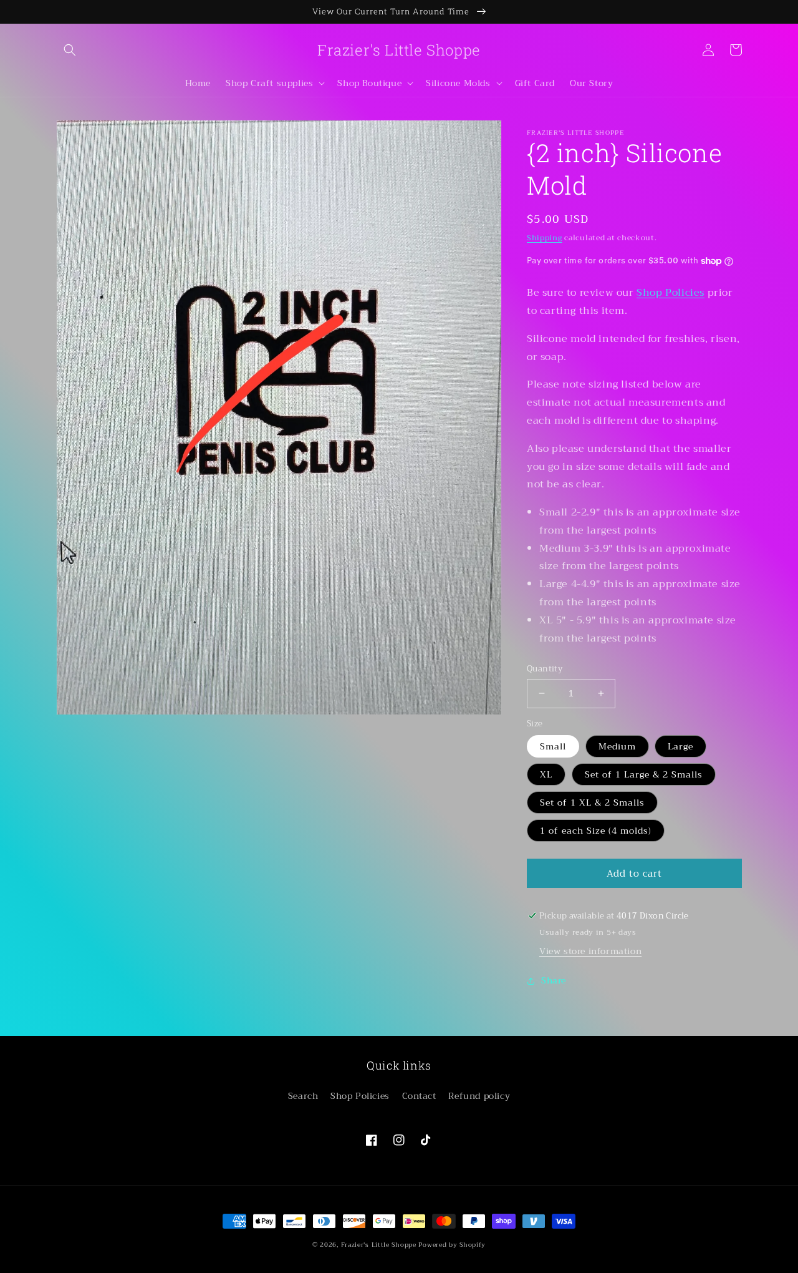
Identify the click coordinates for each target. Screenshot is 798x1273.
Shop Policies (670, 292)
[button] (70, 50)
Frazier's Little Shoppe (378, 1244)
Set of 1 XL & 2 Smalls (592, 802)
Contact (419, 1095)
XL (546, 774)
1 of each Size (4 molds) (595, 830)
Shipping (544, 238)
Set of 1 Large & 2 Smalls (644, 774)
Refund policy (479, 1095)
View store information (590, 951)
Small (553, 746)
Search (303, 1095)
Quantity (544, 669)
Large (680, 746)
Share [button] (553, 980)
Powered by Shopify (452, 1244)
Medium (617, 746)
